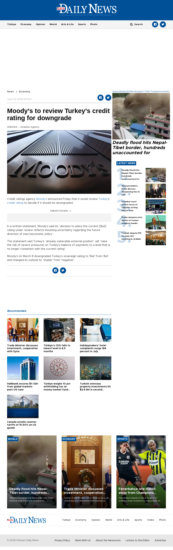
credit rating (15, 203)
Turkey (103, 199)
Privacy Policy (62, 540)
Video (150, 520)
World (53, 24)
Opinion (40, 24)
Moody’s (41, 199)
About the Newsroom (108, 540)
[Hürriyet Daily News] (87, 10)
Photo (93, 24)
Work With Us (83, 540)
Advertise (160, 540)
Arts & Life (67, 24)
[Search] (131, 24)
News (10, 92)
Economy (26, 24)
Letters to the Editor (138, 540)
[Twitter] (163, 24)
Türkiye (11, 24)
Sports (82, 24)
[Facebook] (155, 24)
